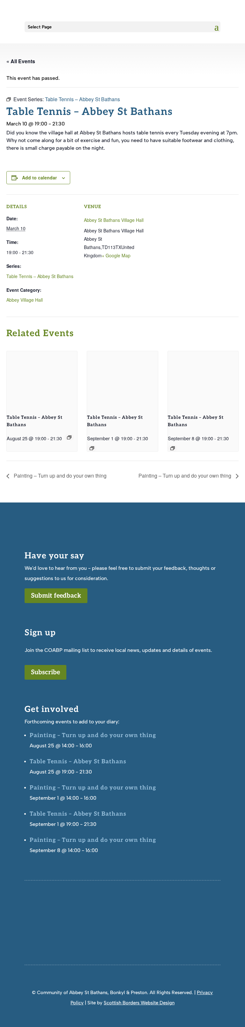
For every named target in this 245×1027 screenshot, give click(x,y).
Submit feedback (56, 596)
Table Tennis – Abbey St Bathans (39, 276)
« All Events (20, 61)
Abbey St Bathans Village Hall (114, 220)
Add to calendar (39, 177)
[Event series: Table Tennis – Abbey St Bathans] (69, 437)
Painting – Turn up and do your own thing (59, 475)
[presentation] (42, 377)
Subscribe (45, 672)
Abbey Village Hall (24, 300)
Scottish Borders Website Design (139, 1003)
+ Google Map (116, 255)
